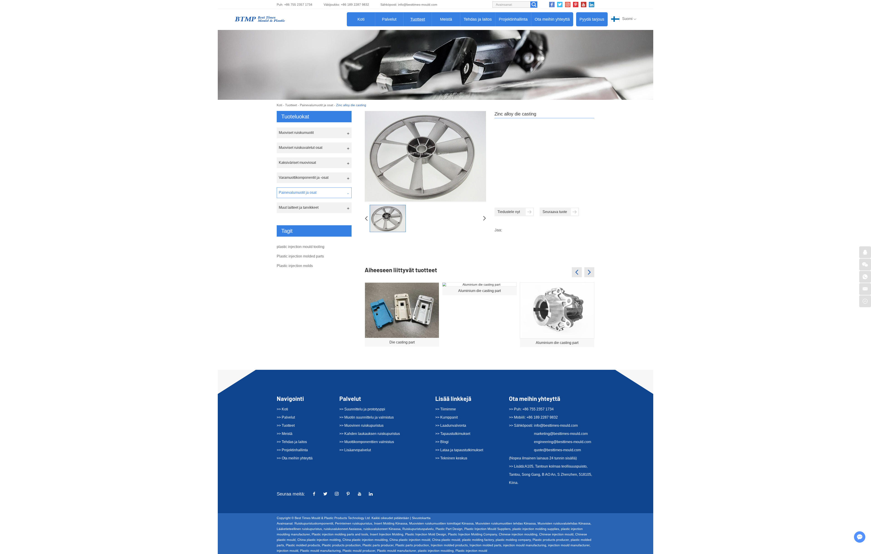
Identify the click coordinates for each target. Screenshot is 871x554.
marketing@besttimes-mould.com (561, 434)
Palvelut (389, 19)
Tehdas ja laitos (478, 19)
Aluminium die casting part (479, 291)
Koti (361, 19)
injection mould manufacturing (524, 545)
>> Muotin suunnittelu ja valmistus (366, 417)
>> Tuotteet (286, 425)
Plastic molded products (303, 545)
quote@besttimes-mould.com (557, 450)
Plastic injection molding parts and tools (340, 534)
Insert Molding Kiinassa (390, 523)
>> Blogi (442, 442)
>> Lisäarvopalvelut (355, 450)
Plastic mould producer (359, 550)
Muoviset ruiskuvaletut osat (300, 148)
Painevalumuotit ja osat (316, 105)
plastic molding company (513, 540)
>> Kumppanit (446, 417)
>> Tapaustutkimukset (452, 434)
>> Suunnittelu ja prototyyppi (362, 409)
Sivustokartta (421, 518)
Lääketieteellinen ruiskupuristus (299, 529)
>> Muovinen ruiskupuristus (361, 425)
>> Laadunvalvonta (450, 425)
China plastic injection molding (319, 540)
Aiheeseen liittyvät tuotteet (401, 269)
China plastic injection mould (409, 540)
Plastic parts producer (378, 545)
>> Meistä (284, 434)
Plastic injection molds (295, 266)
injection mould (287, 550)
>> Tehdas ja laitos (292, 442)
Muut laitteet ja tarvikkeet (298, 207)
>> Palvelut (286, 417)
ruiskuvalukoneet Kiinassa (382, 529)
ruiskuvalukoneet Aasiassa (343, 529)
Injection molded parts (485, 545)
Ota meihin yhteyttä (552, 19)
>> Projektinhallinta (292, 450)
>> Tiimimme (445, 409)
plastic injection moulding (436, 550)
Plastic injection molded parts (300, 256)
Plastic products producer (551, 540)
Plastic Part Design (449, 529)
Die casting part (402, 342)
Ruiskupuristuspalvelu (418, 529)
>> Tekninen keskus (451, 458)
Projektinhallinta (513, 19)
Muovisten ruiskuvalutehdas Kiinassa (564, 523)
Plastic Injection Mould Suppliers (487, 529)
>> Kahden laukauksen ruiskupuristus (369, 434)
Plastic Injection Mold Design (425, 534)
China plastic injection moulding (365, 540)
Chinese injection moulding (518, 534)
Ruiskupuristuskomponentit (313, 523)
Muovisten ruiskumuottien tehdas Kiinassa (505, 523)
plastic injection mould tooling (300, 247)
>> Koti (282, 409)
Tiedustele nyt (508, 212)
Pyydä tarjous (592, 19)
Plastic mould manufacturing (320, 550)
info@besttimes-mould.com (417, 4)
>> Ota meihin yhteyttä (295, 458)
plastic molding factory (478, 540)
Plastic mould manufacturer (396, 550)
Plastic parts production (412, 545)
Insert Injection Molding (386, 534)
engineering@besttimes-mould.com (562, 442)
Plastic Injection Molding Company (472, 534)
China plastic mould (446, 540)
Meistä (446, 19)
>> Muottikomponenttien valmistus (366, 442)
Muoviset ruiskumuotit (296, 133)
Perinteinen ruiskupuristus (353, 523)
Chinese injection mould (556, 534)
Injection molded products (449, 545)
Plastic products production (341, 545)
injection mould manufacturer (569, 545)
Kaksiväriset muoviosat (297, 162)
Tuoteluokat (295, 116)
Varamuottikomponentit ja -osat (303, 177)
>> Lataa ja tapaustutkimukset (459, 450)
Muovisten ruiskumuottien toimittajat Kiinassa (441, 523)
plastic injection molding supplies (535, 529)
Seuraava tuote (555, 212)
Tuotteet (417, 19)
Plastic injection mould (471, 550)
